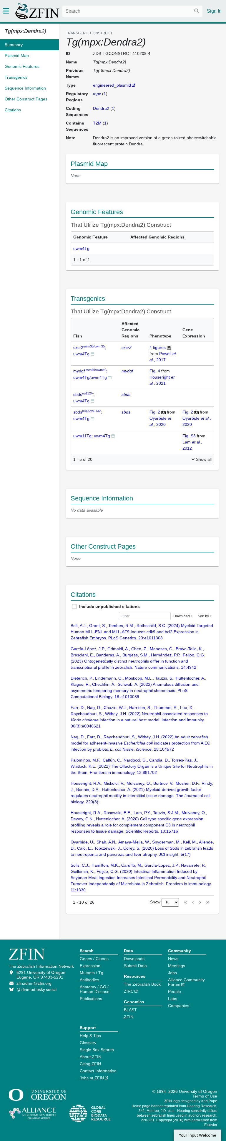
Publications (91, 998)
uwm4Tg (81, 248)
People (174, 991)
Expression (90, 965)
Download (181, 616)
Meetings (176, 965)
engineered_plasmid (112, 85)
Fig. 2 (155, 412)
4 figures (158, 347)
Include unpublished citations (109, 606)
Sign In (214, 11)
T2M (97, 123)
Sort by (203, 616)
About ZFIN (90, 1056)
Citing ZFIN (90, 1063)
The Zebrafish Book (142, 984)
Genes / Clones (94, 958)
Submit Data (135, 965)
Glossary (88, 1042)
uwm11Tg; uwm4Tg (91, 435)
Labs (172, 998)
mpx (97, 93)
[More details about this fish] (92, 354)
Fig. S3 (189, 435)
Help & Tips (90, 1035)
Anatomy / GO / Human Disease (94, 989)
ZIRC (129, 991)
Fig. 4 (155, 371)
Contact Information (98, 1070)
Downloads (134, 958)
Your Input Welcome (197, 1135)
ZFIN (128, 1016)
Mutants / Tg (91, 972)
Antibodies (89, 979)
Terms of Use (204, 1096)
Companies (178, 1005)
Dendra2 (101, 108)
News (173, 958)
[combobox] (132, 11)
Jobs (172, 972)
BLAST (130, 1009)
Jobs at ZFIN (92, 1078)
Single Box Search (97, 1049)
